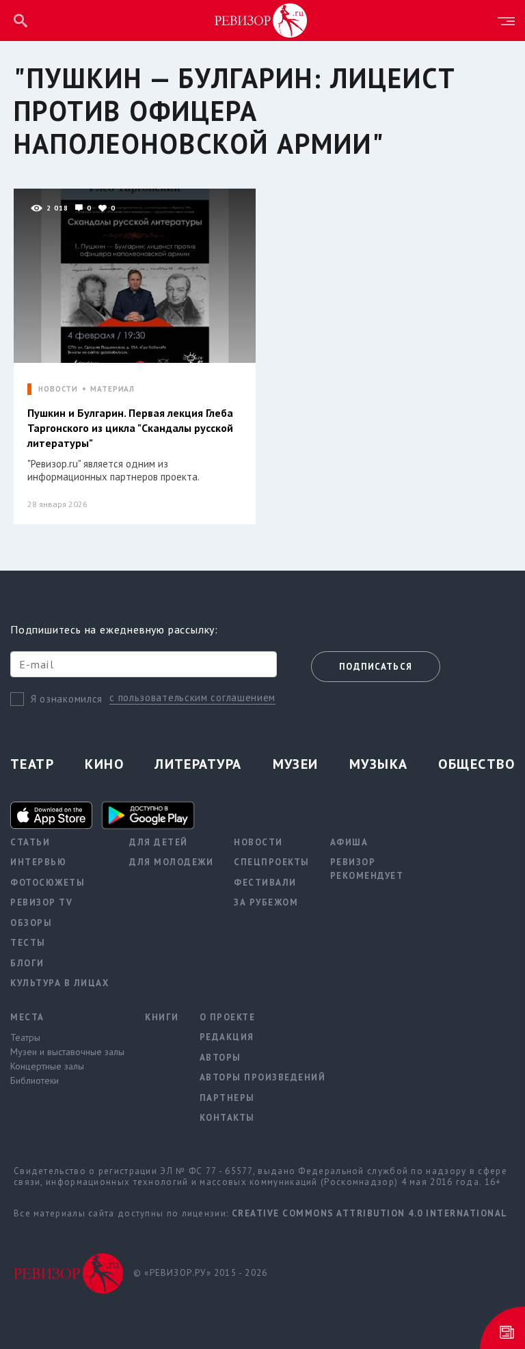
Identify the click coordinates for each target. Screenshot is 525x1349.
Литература (197, 764)
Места (27, 1017)
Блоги (27, 963)
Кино (104, 764)
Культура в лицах (59, 983)
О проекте (228, 1017)
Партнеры (227, 1098)
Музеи (296, 764)
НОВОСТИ (58, 389)
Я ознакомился (67, 698)
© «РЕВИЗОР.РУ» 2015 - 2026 (200, 1273)
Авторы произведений (263, 1077)
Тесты (28, 943)
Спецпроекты (272, 862)
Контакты (227, 1117)
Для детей (158, 842)
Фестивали (265, 882)
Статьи (30, 842)
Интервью (38, 862)
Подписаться (375, 666)
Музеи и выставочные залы (67, 1052)
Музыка (378, 764)
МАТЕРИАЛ (112, 389)
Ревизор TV (41, 902)
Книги (162, 1017)
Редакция (227, 1037)
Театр (32, 764)
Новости (258, 842)
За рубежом (266, 902)
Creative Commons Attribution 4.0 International (370, 1213)
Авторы (220, 1057)
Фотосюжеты (47, 882)
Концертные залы (47, 1066)
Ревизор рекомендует (367, 869)
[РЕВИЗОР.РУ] (261, 20)
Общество (476, 764)
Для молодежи (171, 862)
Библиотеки (34, 1080)
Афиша (349, 842)
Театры (25, 1037)
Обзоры (31, 923)
